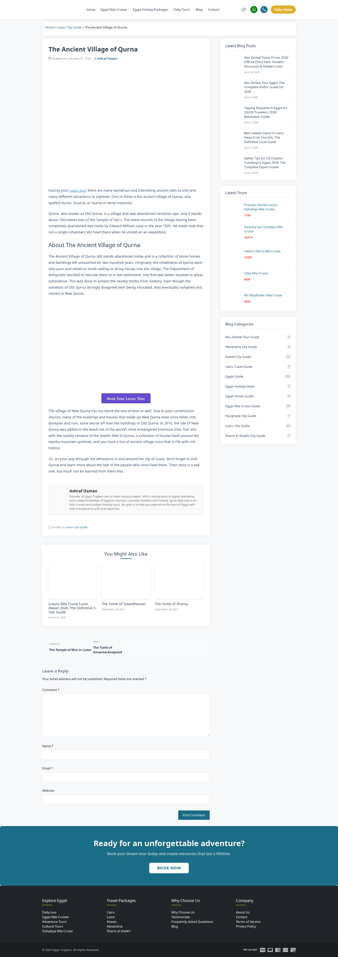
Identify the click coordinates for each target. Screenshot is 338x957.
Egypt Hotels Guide (257, 396)
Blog (199, 9)
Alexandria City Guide (257, 347)
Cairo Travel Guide (257, 367)
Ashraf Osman (107, 58)
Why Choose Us (182, 912)
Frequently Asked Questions (192, 922)
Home (90, 9)
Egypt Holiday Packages (150, 9)
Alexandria (114, 926)
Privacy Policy (246, 926)
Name (48, 746)
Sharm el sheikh (118, 931)
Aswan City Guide (257, 357)
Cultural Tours (52, 926)
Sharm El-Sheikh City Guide (257, 436)
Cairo (111, 912)
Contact (213, 9)
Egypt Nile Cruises (114, 9)
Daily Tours (182, 9)
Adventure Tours (54, 922)
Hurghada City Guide (257, 416)
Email (47, 768)
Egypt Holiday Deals (257, 386)
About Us (243, 912)
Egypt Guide (257, 376)
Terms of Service (248, 922)
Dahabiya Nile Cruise (57, 931)
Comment (50, 690)
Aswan (112, 922)
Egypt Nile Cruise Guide (257, 406)
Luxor (111, 917)
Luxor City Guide (69, 27)
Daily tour (49, 912)
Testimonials (180, 917)
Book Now (169, 868)
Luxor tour (77, 190)
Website (48, 790)
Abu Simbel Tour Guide (257, 337)
